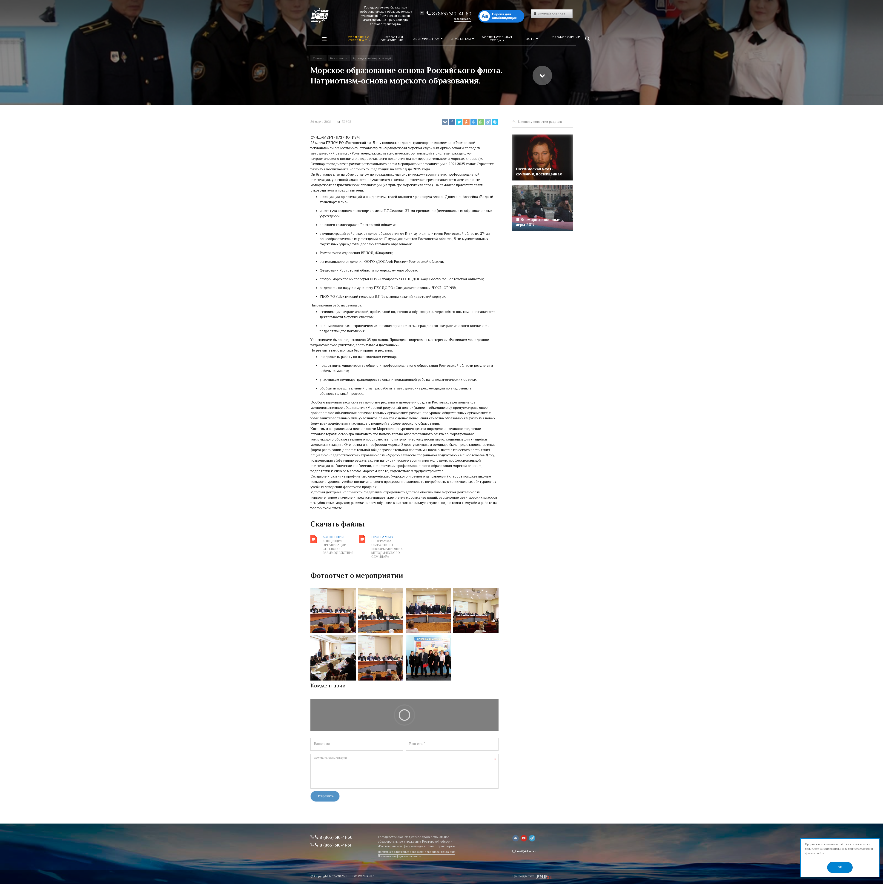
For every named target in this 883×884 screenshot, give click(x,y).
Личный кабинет (551, 13)
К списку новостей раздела (540, 122)
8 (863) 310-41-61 (334, 845)
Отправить (325, 796)
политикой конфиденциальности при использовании (839, 849)
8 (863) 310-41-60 (451, 14)
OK (840, 867)
